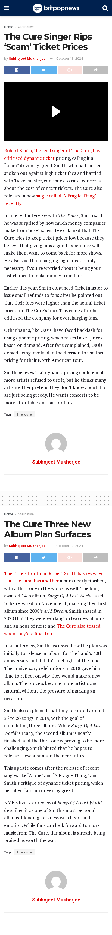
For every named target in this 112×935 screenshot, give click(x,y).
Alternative (25, 27)
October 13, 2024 (69, 58)
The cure (24, 414)
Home (8, 27)
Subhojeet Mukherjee (27, 58)
